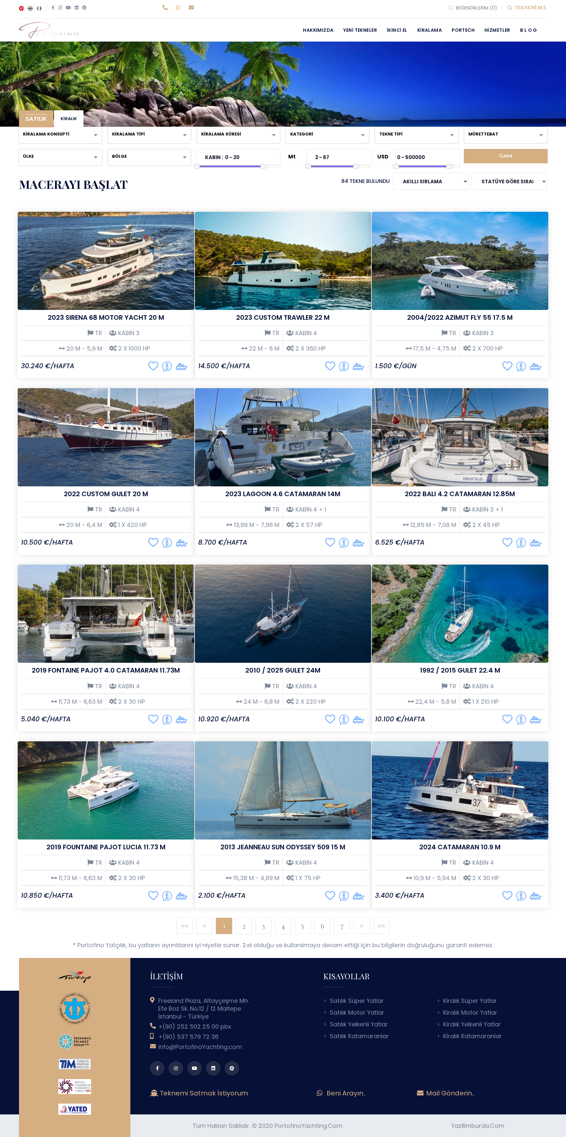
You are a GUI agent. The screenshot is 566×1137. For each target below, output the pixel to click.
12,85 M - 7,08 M (432, 525)
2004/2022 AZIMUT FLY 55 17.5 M (460, 317)
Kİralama (429, 30)
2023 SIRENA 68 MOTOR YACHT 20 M (106, 317)
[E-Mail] (192, 8)
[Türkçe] (21, 8)
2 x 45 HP (485, 525)
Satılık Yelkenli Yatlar (359, 1024)
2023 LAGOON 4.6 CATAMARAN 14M (282, 493)
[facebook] (157, 1068)
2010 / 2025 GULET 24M (282, 670)
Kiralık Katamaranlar (472, 1036)
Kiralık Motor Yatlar (470, 1013)
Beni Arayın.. (345, 1093)
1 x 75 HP (307, 878)
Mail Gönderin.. (449, 1093)
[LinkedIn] (76, 8)
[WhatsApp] (179, 8)
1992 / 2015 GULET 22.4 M (460, 670)
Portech (463, 30)
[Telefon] (166, 8)
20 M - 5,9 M (83, 348)
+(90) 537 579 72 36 (188, 1037)
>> (381, 925)
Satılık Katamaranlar (359, 1036)
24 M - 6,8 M (260, 701)
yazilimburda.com (477, 1126)
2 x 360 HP (310, 348)
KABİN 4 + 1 (310, 509)
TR (97, 333)
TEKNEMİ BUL (530, 7)
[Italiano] (39, 8)
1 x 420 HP (132, 525)
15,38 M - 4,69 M (255, 878)
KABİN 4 (305, 333)
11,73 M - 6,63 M (79, 701)
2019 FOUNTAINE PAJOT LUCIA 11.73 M (106, 847)
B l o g (528, 30)
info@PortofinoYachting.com (200, 1047)
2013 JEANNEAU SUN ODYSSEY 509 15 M (282, 847)
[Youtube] (68, 8)
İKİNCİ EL (397, 30)
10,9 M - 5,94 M (434, 878)
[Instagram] (60, 8)
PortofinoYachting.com (308, 1126)
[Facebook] (53, 8)
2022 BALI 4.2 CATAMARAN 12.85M (460, 493)
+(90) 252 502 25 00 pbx (194, 1026)
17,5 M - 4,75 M (434, 348)
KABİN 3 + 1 (487, 509)
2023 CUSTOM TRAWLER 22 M (283, 317)
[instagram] (176, 1068)
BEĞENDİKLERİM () (476, 8)
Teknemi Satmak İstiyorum (205, 1093)
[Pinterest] (84, 8)
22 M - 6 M (263, 348)
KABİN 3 (128, 333)
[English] (30, 8)
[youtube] (194, 1068)
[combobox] (60, 135)
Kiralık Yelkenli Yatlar (472, 1024)
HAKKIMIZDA (318, 30)
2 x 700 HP (486, 348)
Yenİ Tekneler (360, 30)
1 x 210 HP (485, 701)
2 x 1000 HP (133, 348)
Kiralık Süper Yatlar (470, 1001)
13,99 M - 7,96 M (255, 525)
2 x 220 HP (310, 701)
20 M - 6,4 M (83, 525)
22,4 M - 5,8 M (435, 701)
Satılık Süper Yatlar (357, 1001)
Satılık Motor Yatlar (357, 1013)
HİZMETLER (497, 30)
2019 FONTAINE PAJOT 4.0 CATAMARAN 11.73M (106, 670)
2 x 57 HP (308, 525)
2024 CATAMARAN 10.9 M (459, 847)
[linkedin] (213, 1068)
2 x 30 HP (131, 701)
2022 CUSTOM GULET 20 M (106, 493)
